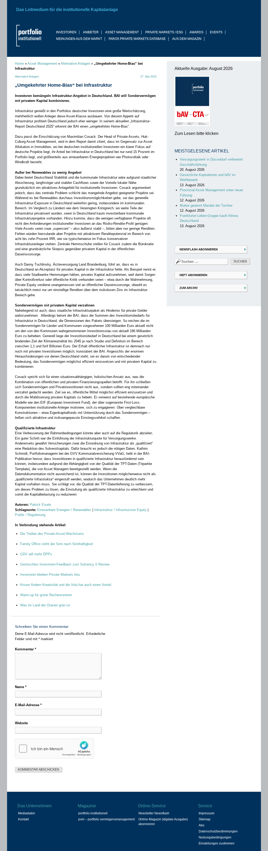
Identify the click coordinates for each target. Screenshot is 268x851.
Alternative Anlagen (75, 63)
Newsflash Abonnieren (199, 249)
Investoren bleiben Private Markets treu (50, 575)
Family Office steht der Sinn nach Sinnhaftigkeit (56, 544)
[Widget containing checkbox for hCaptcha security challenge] (54, 749)
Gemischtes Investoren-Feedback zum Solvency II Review (64, 564)
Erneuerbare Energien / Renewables (64, 510)
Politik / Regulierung (30, 515)
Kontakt (23, 819)
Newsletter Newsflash (153, 813)
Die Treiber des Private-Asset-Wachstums (52, 534)
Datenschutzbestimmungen (218, 831)
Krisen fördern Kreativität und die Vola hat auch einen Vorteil (65, 585)
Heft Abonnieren (193, 275)
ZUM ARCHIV (189, 287)
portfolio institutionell (93, 813)
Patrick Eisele (40, 505)
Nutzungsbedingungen (215, 837)
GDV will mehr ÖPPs (36, 554)
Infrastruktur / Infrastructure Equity (120, 510)
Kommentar (25, 649)
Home (19, 63)
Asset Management (42, 63)
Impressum (206, 813)
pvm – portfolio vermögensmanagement (106, 819)
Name (20, 687)
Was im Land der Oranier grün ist (45, 605)
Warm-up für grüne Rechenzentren (46, 595)
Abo (201, 825)
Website (21, 723)
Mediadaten (26, 813)
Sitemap (204, 819)
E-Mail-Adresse (28, 705)
